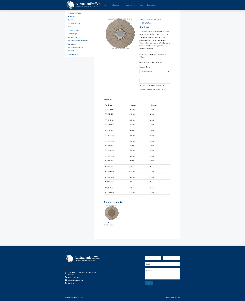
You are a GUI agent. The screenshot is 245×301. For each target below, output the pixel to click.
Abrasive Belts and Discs (76, 47)
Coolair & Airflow (74, 23)
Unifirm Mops (72, 37)
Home (106, 5)
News (141, 5)
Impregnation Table (74, 13)
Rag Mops (71, 16)
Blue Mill (71, 51)
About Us (115, 5)
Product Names (145, 67)
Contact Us (151, 5)
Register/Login (150, 89)
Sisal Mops (71, 20)
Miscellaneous (73, 54)
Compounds (72, 44)
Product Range (130, 5)
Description (108, 99)
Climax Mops (72, 34)
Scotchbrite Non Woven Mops (78, 40)
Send (149, 283)
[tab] (108, 99)
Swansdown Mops (74, 30)
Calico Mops (72, 27)
